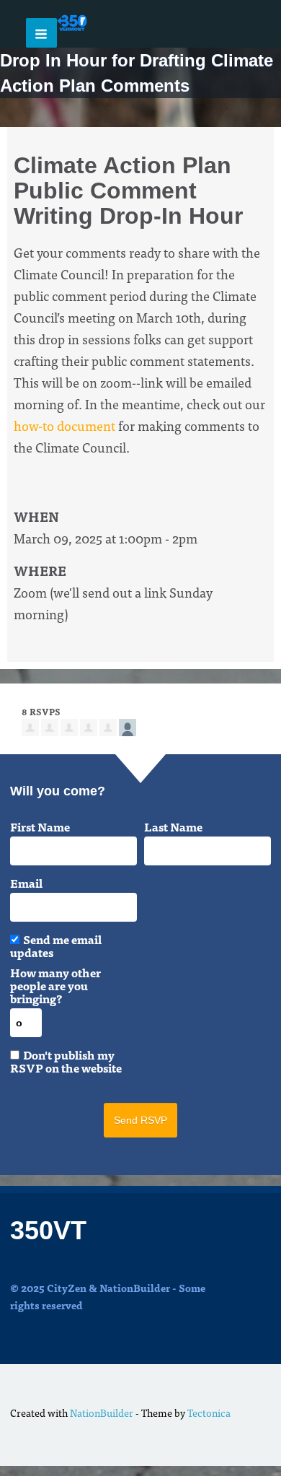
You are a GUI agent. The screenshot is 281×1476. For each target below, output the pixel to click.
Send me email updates (56, 945)
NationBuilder (101, 1412)
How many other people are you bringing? (55, 985)
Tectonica (209, 1412)
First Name (40, 826)
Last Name (173, 826)
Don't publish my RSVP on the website (66, 1061)
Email (26, 882)
